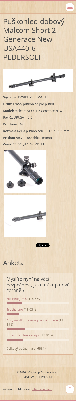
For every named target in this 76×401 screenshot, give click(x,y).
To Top (70, 389)
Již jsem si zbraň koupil (23, 335)
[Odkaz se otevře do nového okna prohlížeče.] (38, 80)
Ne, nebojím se (17, 298)
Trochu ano (15, 309)
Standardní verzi (42, 389)
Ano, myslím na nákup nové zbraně (32, 320)
